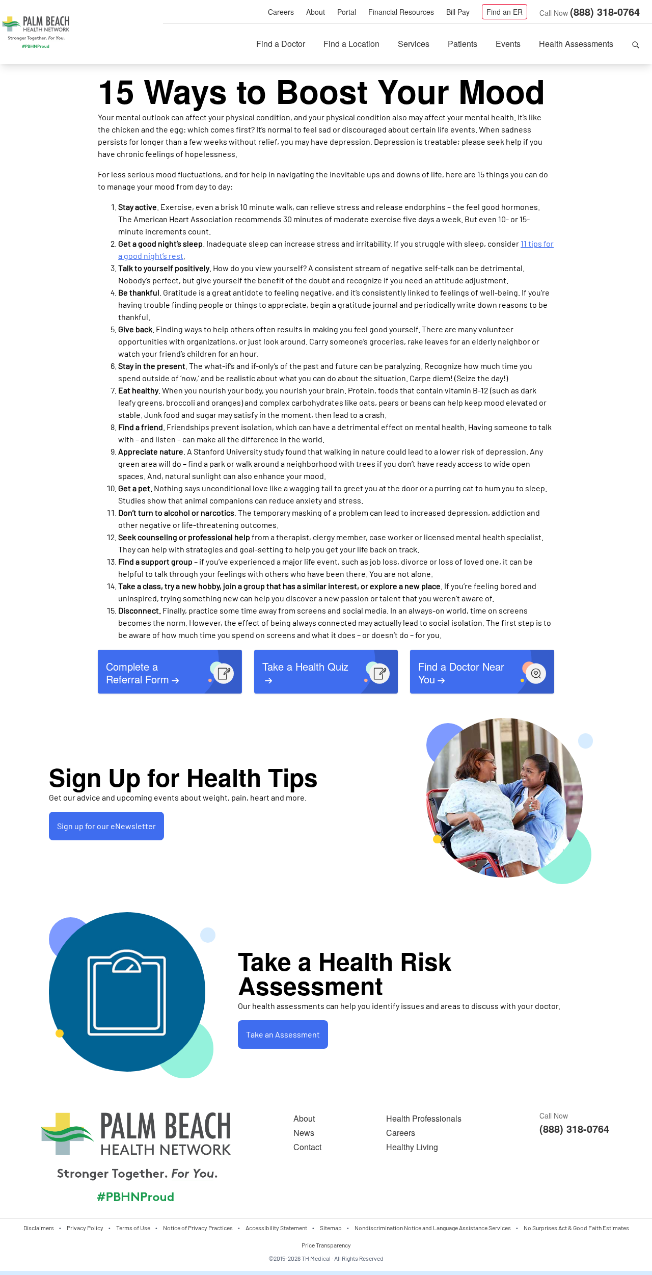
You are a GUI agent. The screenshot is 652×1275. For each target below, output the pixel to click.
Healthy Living (412, 1147)
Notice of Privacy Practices (198, 1227)
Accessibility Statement (276, 1227)
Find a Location (351, 43)
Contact (307, 1147)
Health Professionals (423, 1118)
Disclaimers (38, 1227)
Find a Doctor (280, 43)
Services (413, 43)
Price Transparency (326, 1245)
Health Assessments (576, 43)
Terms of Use (133, 1227)
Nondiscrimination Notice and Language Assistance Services (433, 1227)
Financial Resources (401, 12)
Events (508, 43)
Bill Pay (458, 12)
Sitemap (331, 1227)
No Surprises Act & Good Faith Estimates (576, 1227)
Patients (462, 43)
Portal (346, 12)
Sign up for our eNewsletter (106, 826)
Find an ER (504, 12)
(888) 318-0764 (605, 11)
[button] (636, 44)
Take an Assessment (283, 1034)
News (303, 1132)
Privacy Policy (85, 1227)
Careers (281, 12)
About (315, 12)
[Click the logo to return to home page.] (35, 32)
